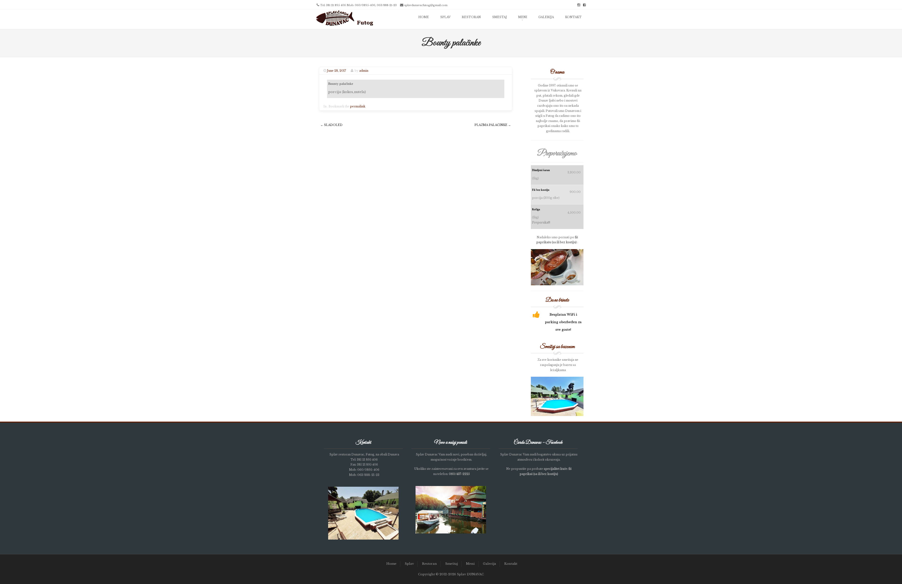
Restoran (471, 17)
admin (363, 70)
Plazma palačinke (492, 125)
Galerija (546, 17)
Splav (445, 17)
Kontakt (573, 17)
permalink (357, 106)
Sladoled (331, 125)
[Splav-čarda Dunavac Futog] (345, 26)
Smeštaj (499, 17)
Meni (522, 17)
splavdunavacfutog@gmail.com (425, 5)
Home (423, 17)
